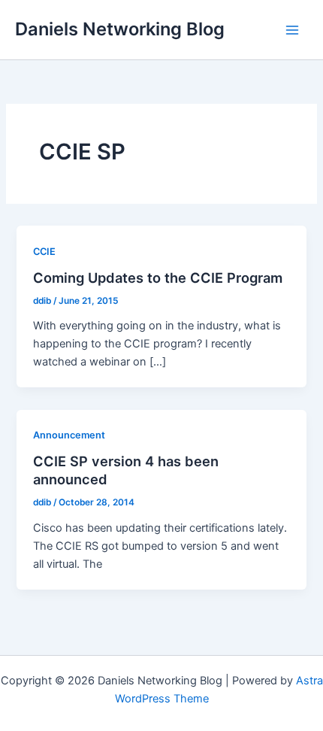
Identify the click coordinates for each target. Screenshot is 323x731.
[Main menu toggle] (292, 30)
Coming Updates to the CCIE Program (157, 277)
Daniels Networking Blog (120, 29)
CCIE (44, 251)
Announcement (69, 435)
